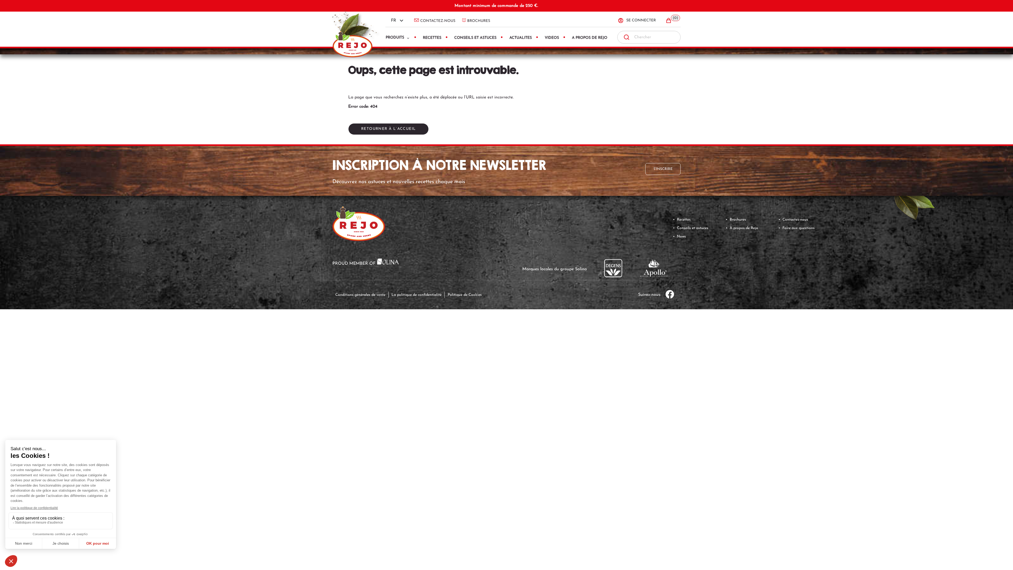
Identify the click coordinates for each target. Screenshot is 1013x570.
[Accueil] (354, 29)
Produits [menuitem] (395, 38)
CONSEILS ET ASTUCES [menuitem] (475, 38)
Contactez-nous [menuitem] (437, 21)
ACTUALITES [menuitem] (520, 38)
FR (393, 20)
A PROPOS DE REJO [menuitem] (589, 38)
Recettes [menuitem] (432, 38)
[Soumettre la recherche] (627, 37)
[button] (672, 21)
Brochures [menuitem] (478, 21)
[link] (914, 204)
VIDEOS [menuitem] (552, 38)
